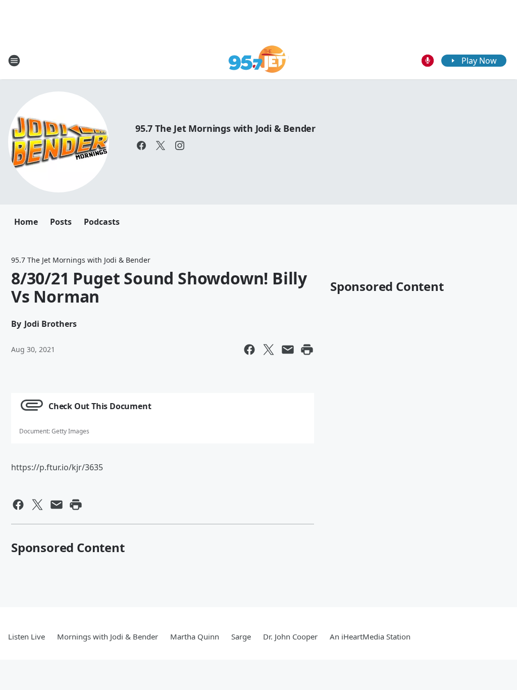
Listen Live (26, 636)
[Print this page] (307, 349)
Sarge (241, 636)
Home (26, 221)
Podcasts (102, 221)
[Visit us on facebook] (141, 145)
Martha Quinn (194, 636)
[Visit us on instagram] (180, 145)
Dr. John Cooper (290, 636)
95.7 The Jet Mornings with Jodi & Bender (225, 128)
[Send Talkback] (428, 61)
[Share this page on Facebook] (249, 349)
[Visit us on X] (160, 145)
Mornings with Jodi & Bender (107, 636)
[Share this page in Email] (288, 349)
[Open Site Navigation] (14, 61)
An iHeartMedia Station (370, 636)
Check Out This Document (99, 406)
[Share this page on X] (269, 349)
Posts (61, 221)
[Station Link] (259, 60)
